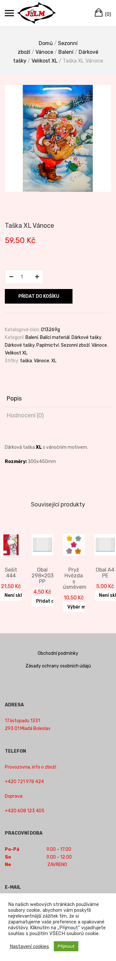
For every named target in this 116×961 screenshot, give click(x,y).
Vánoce (44, 52)
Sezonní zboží (75, 345)
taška (26, 361)
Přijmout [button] (66, 946)
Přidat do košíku (38, 296)
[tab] (58, 398)
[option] (58, 138)
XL (53, 361)
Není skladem (19, 595)
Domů (46, 43)
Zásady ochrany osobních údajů (58, 666)
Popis (14, 398)
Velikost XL (45, 61)
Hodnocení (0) (25, 415)
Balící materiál (55, 337)
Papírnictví (47, 345)
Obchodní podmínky (58, 653)
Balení (65, 52)
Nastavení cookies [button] (29, 946)
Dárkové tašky (86, 337)
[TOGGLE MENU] (9, 12)
